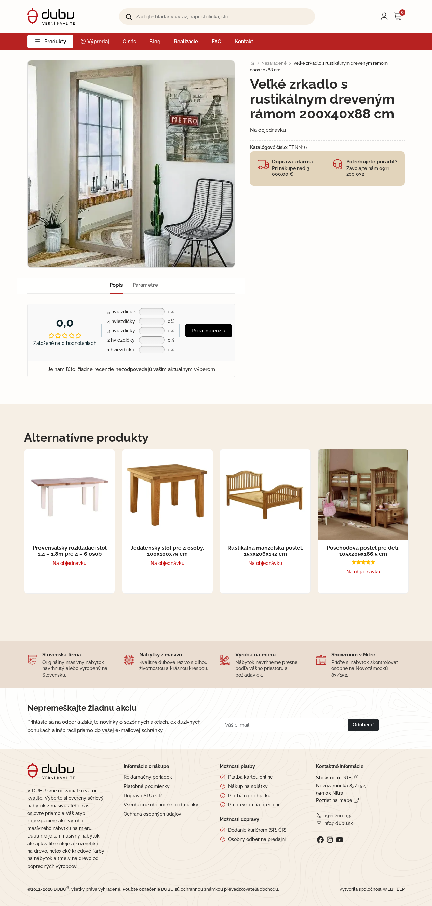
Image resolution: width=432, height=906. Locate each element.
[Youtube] (339, 840)
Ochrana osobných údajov (152, 814)
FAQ (216, 41)
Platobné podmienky (147, 786)
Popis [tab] (116, 285)
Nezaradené (274, 63)
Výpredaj (97, 41)
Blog (154, 41)
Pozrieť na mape (334, 800)
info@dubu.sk (338, 823)
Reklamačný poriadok (148, 777)
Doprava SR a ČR (143, 795)
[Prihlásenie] (384, 16)
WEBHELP (394, 889)
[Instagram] (330, 840)
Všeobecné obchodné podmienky (161, 804)
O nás (129, 41)
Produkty (55, 41)
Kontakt (244, 41)
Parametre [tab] (145, 285)
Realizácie (186, 41)
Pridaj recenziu (208, 331)
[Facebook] (320, 840)
